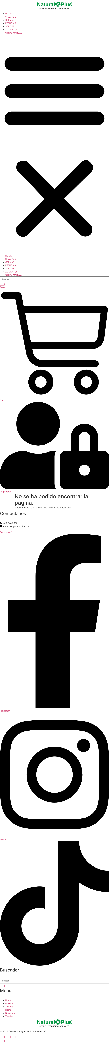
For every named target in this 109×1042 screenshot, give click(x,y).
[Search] (2, 284)
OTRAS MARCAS (13, 32)
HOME (8, 13)
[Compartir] (12, 1037)
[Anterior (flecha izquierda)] (2, 1041)
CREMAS (9, 20)
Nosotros (10, 1003)
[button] (54, 144)
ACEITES (9, 26)
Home (8, 1000)
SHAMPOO (10, 16)
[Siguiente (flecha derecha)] (7, 1041)
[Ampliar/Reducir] (2, 1037)
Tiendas (9, 1006)
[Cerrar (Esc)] (18, 1037)
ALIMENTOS (11, 29)
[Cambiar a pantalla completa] (7, 1037)
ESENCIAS (10, 23)
